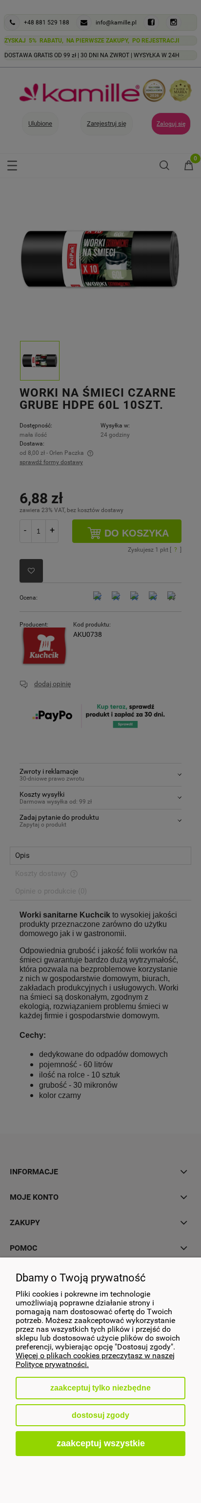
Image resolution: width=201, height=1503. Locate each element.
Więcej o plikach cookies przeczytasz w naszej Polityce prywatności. (95, 1360)
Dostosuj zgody (100, 1415)
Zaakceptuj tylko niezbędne (100, 1388)
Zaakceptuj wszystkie (101, 1443)
